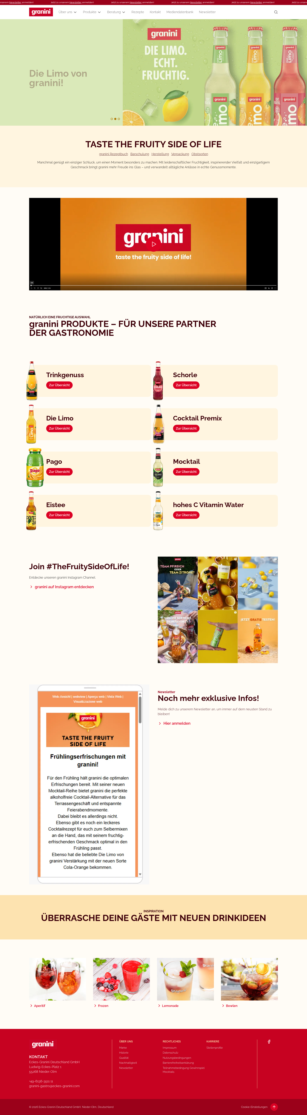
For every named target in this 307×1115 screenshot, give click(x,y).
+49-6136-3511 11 (41, 1081)
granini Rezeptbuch (113, 154)
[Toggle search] (276, 12)
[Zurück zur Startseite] (41, 12)
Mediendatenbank (179, 12)
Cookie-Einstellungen (254, 1107)
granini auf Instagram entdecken (64, 586)
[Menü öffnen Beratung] (124, 12)
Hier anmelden (176, 723)
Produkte (89, 12)
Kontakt (155, 12)
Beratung (114, 12)
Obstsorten (200, 154)
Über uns (65, 12)
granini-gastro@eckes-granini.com (54, 1086)
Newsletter (15, 2)
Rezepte (137, 12)
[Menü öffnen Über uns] (75, 12)
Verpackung (180, 154)
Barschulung (139, 154)
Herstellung (160, 154)
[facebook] (269, 1042)
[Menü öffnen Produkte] (99, 12)
